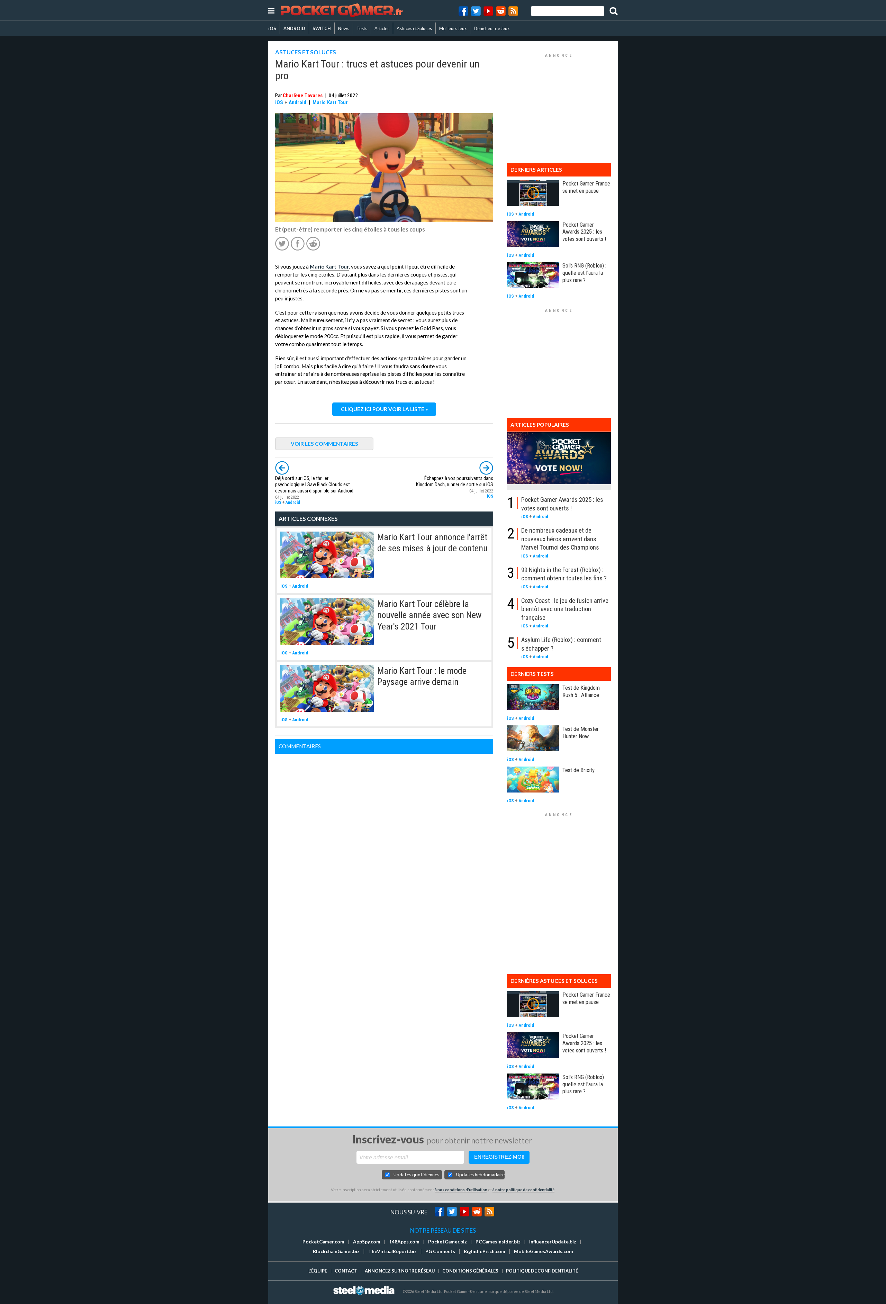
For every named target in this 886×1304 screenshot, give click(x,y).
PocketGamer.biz (447, 1241)
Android (297, 102)
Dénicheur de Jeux (491, 28)
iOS (272, 28)
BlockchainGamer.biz (336, 1251)
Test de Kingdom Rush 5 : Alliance (581, 691)
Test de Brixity (578, 770)
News (343, 28)
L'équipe (317, 1271)
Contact (346, 1271)
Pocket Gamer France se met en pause (586, 187)
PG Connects (440, 1251)
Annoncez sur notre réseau (400, 1271)
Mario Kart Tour (330, 102)
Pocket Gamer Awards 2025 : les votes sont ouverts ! (584, 232)
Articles (381, 28)
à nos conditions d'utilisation (461, 1189)
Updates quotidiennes (416, 1174)
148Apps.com (404, 1241)
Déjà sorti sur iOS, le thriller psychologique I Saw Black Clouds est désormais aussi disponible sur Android (314, 485)
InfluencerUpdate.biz (552, 1241)
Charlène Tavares (303, 95)
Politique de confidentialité (542, 1271)
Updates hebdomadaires (480, 1174)
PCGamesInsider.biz (498, 1241)
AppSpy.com (366, 1241)
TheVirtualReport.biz (392, 1251)
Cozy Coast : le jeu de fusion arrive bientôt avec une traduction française (564, 609)
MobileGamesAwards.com (543, 1251)
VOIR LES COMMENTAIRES (324, 444)
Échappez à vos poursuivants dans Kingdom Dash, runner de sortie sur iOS (454, 482)
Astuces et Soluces (414, 28)
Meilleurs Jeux (453, 28)
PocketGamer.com (323, 1241)
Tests (361, 28)
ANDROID (294, 28)
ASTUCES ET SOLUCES (305, 52)
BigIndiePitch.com (484, 1251)
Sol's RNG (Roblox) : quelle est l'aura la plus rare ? (584, 272)
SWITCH (322, 28)
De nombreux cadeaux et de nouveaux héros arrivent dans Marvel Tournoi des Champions (560, 539)
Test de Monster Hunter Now (580, 732)
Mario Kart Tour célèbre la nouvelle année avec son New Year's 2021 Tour (429, 615)
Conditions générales (470, 1271)
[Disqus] (384, 840)
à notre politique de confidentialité (523, 1189)
